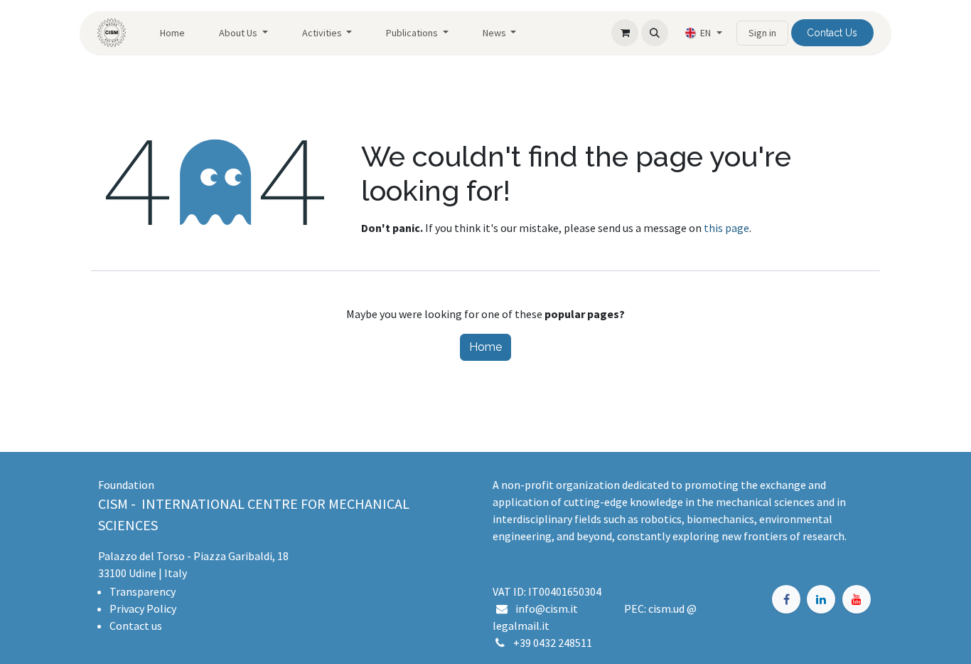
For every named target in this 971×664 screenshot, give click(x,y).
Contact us (135, 625)
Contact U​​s (832, 32)
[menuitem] (172, 33)
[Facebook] (786, 599)
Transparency (142, 591)
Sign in (762, 32)
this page (726, 228)
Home (485, 347)
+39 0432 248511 (552, 643)
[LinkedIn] (821, 599)
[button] (654, 32)
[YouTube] (856, 599)
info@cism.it (548, 608)
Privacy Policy (142, 608)
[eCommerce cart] (624, 32)
